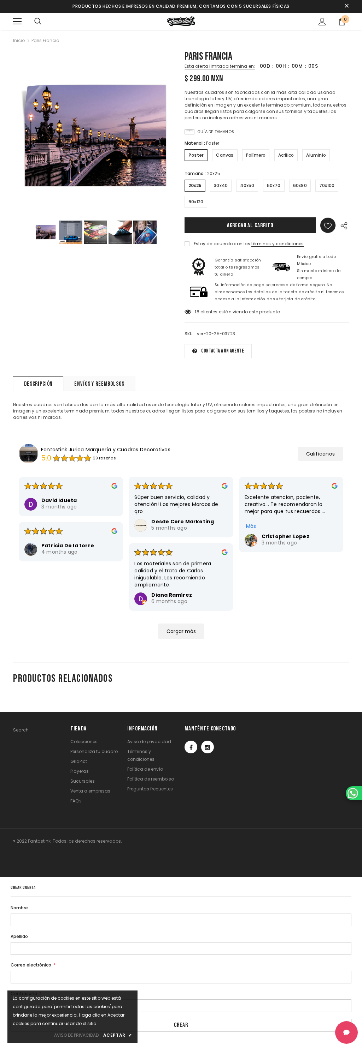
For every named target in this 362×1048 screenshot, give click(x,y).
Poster (196, 155)
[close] (346, 6)
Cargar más (181, 631)
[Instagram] (207, 747)
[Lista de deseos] (328, 225)
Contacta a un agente (222, 351)
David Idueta (59, 500)
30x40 (221, 185)
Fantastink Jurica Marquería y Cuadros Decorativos (105, 449)
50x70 (274, 185)
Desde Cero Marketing (182, 521)
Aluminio (316, 155)
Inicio (19, 40)
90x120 (195, 202)
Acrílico (286, 155)
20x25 (195, 185)
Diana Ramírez (171, 594)
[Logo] (181, 21)
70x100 (326, 185)
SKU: (189, 334)
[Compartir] (342, 225)
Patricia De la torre (67, 545)
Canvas (224, 155)
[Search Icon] (37, 21)
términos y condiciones (277, 244)
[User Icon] (322, 21)
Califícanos (320, 453)
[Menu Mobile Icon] (17, 21)
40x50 (247, 185)
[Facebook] (191, 747)
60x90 (300, 185)
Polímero (256, 155)
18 (197, 312)
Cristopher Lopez (285, 536)
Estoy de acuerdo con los (222, 244)
